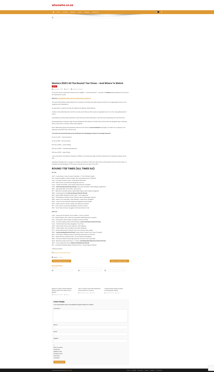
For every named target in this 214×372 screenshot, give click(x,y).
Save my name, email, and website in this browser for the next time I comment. (58, 353)
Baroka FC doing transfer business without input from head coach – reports (62, 290)
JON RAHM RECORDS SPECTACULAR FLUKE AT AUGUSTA (74, 98)
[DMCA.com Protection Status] (61, 252)
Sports (80, 12)
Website (56, 338)
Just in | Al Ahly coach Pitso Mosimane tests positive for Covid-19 (89, 289)
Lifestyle (86, 12)
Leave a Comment (77, 89)
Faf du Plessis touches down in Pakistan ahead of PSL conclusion (62, 261)
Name (56, 325)
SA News (65, 12)
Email (56, 331)
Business (72, 12)
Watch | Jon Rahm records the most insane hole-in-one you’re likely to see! (120, 261)
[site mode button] (157, 12)
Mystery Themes (68, 370)
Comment (57, 308)
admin (68, 89)
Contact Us (95, 12)
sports (61, 257)
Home (58, 12)
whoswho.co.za (62, 5)
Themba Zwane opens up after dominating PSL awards (113, 289)
